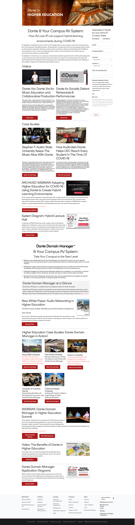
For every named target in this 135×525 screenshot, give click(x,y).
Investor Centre (73, 510)
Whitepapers (57, 508)
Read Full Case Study (30, 175)
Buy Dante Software (90, 510)
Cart (85, 507)
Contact (86, 499)
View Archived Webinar (30, 210)
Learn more (84, 293)
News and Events (74, 502)
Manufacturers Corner (106, 502)
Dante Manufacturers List (28, 505)
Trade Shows (25, 509)
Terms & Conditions (43, 521)
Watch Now (29, 117)
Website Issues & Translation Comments (95, 521)
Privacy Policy (32, 521)
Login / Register (88, 505)
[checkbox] (102, 94)
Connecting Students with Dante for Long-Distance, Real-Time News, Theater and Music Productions (78, 360)
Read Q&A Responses (47, 436)
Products (40, 497)
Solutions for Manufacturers (41, 509)
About (70, 499)
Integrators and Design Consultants (106, 514)
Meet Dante (25, 497)
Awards (71, 505)
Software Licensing (56, 521)
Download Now (29, 235)
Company (71, 497)
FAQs (54, 513)
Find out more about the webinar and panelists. (34, 206)
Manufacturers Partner (104, 505)
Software (40, 502)
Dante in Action (26, 502)
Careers (71, 507)
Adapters (40, 499)
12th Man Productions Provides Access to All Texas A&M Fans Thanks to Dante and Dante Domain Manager (33, 359)
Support (86, 502)
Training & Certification (56, 504)
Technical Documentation (57, 500)
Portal (101, 508)
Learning (55, 497)
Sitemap (81, 521)
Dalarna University (75, 355)
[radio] (102, 93)
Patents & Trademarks (70, 521)
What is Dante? (26, 499)
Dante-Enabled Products (41, 505)
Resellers (102, 511)
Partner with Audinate (75, 513)
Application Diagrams (59, 510)
